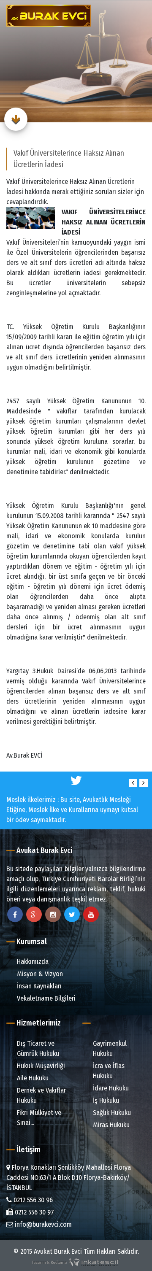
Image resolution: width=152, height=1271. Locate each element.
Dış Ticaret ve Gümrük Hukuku (37, 1048)
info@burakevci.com (42, 1224)
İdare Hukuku (110, 1088)
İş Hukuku (105, 1100)
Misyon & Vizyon (39, 974)
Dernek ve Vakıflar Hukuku (40, 1095)
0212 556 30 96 (32, 1200)
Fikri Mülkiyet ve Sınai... (38, 1118)
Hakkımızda (32, 962)
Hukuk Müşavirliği (40, 1066)
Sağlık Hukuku (111, 1113)
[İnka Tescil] (76, 1262)
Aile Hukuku (32, 1078)
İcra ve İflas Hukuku (108, 1071)
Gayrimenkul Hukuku (109, 1048)
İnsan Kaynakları (38, 986)
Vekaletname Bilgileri (45, 998)
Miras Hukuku (110, 1125)
